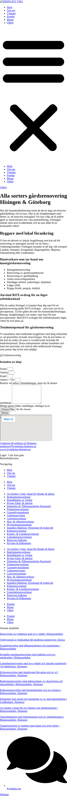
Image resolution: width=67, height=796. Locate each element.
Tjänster (11, 13)
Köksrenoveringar (16, 530)
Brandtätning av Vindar (19, 500)
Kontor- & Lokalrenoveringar (23, 533)
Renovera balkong (17, 540)
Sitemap (4, 794)
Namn (3, 368)
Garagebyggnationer (18, 512)
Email (3, 376)
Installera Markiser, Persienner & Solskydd (30, 527)
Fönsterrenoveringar (18, 509)
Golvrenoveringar (16, 518)
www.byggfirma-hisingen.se (15, 449)
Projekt (11, 16)
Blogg (10, 19)
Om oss (11, 10)
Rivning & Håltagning (19, 543)
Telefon (4, 372)
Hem (9, 7)
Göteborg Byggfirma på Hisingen (18, 443)
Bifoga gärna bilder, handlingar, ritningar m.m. (25, 405)
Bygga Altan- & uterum (19, 503)
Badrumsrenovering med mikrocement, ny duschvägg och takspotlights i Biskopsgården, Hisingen (31, 683)
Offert (10, 22)
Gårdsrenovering (16, 515)
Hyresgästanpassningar (19, 524)
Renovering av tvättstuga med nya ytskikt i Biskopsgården (31, 633)
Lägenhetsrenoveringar (19, 537)
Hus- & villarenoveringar (20, 521)
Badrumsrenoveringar (18, 497)
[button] (33, 94)
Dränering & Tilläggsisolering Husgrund (29, 506)
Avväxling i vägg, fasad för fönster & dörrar (30, 493)
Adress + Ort (7, 379)
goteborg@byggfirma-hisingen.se (18, 446)
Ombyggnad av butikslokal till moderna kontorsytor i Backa (32, 639)
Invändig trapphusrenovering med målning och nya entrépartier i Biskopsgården (27, 656)
